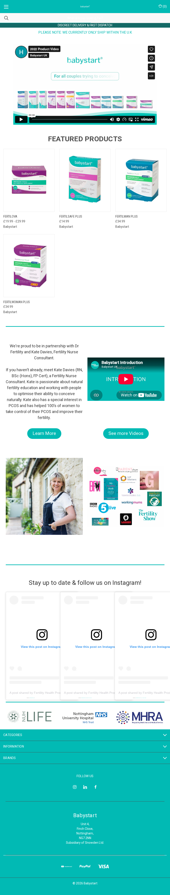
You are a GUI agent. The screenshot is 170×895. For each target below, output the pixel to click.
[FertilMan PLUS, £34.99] (141, 180)
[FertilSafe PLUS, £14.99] (85, 180)
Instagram (126, 582)
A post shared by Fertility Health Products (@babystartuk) (50, 692)
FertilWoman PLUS (16, 302)
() (164, 6)
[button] (44, 433)
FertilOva (10, 216)
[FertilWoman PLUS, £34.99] (29, 265)
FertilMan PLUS (126, 216)
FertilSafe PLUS (70, 216)
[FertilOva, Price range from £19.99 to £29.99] (29, 180)
